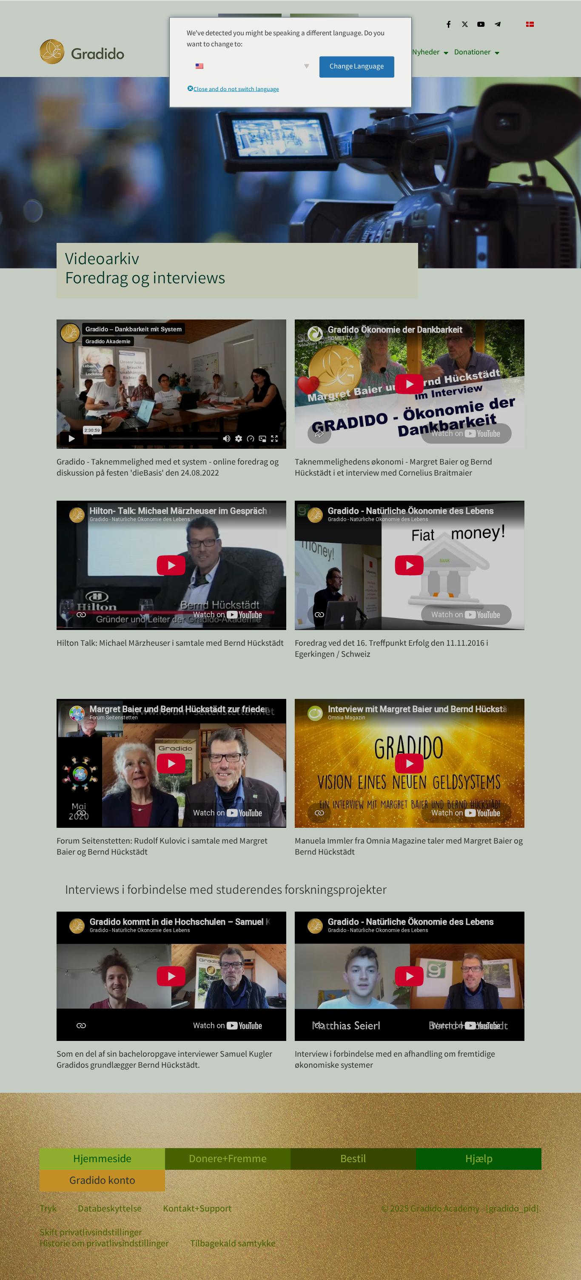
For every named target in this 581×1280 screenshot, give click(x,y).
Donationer (472, 52)
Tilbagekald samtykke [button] (233, 1244)
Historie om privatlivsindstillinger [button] (104, 1244)
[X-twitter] (465, 24)
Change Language (357, 66)
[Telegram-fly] (498, 24)
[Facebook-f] (448, 24)
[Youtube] (481, 24)
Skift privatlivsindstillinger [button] (91, 1233)
